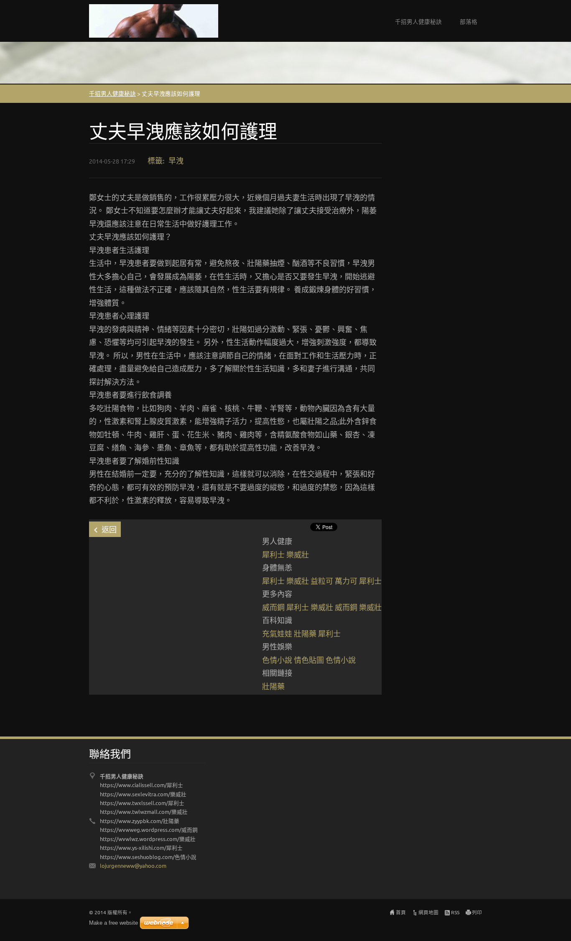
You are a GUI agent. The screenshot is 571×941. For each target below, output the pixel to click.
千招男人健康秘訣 (418, 21)
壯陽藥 (305, 633)
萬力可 (346, 580)
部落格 (468, 21)
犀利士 (273, 554)
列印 (477, 912)
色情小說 (277, 659)
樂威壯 (297, 554)
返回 (109, 529)
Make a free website (113, 923)
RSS (455, 912)
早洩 (176, 160)
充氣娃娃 (277, 633)
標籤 (155, 160)
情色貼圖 (309, 659)
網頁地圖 (428, 912)
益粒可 (322, 580)
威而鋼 (273, 607)
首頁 (401, 912)
